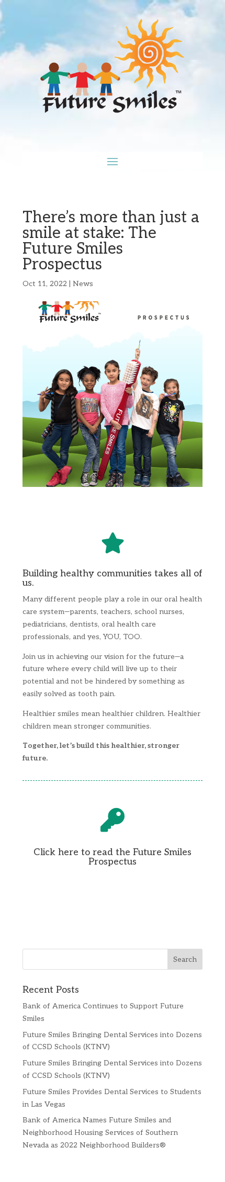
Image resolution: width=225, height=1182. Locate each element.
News (83, 283)
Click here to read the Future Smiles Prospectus (112, 857)
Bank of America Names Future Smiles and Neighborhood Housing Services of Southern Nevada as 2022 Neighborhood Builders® (100, 1133)
